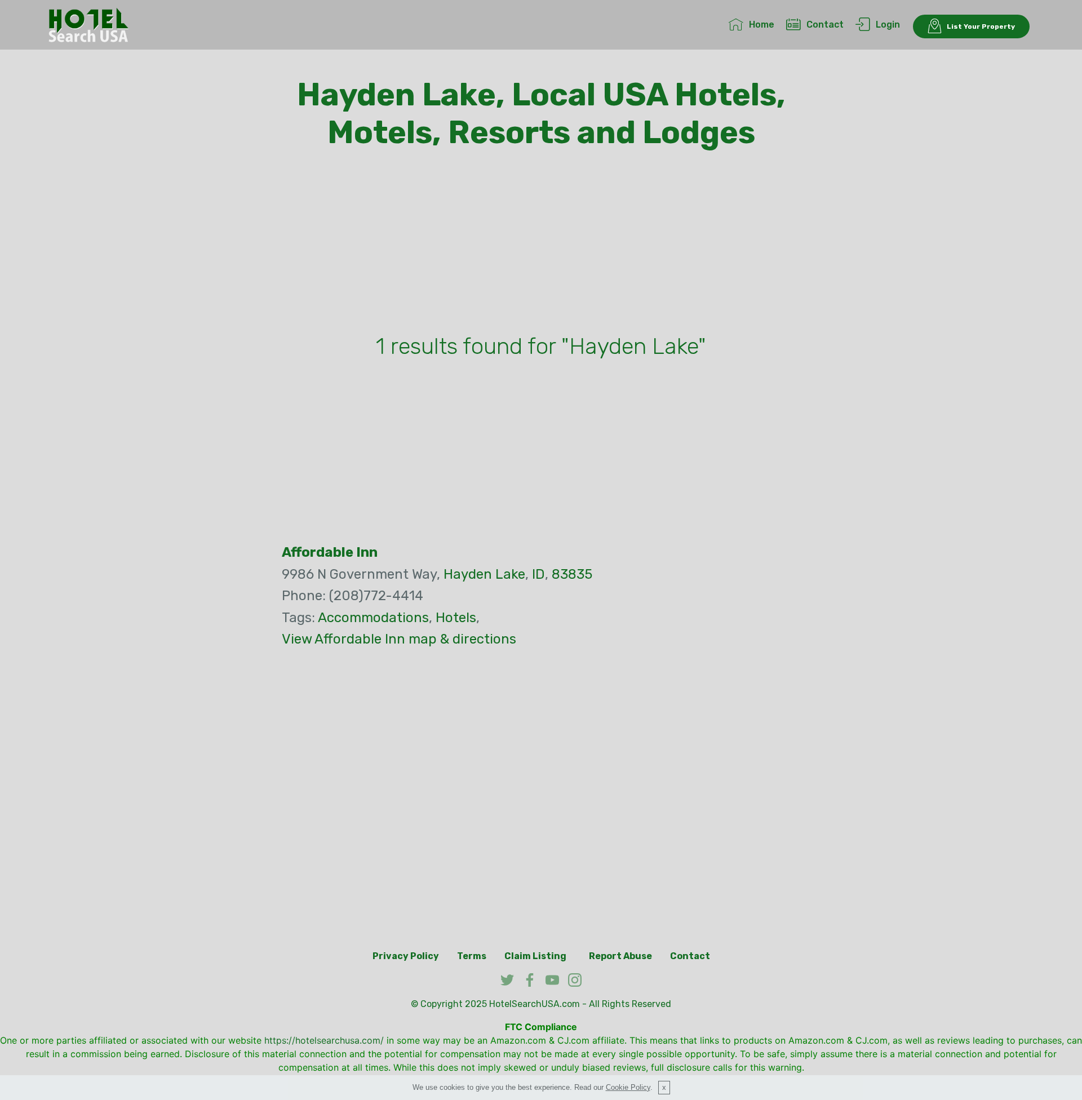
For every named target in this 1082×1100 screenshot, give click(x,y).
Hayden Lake (484, 574)
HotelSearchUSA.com (534, 1004)
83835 (572, 574)
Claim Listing (535, 956)
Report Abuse (620, 956)
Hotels (456, 618)
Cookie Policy (628, 1087)
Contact (825, 24)
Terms (471, 956)
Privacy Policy (406, 956)
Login (888, 24)
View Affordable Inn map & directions (399, 639)
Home (761, 24)
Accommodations (373, 618)
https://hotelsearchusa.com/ (324, 1040)
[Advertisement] (541, 244)
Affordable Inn (330, 552)
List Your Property (981, 26)
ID (538, 574)
